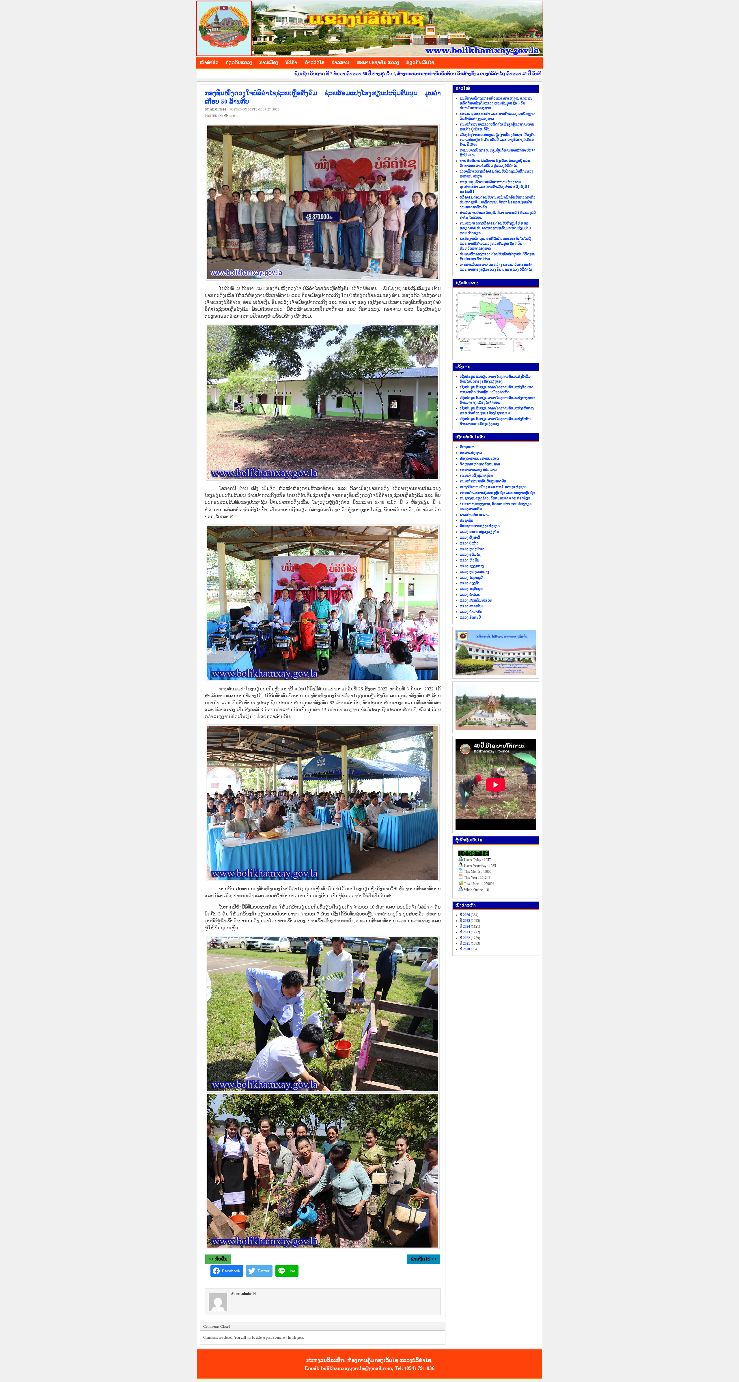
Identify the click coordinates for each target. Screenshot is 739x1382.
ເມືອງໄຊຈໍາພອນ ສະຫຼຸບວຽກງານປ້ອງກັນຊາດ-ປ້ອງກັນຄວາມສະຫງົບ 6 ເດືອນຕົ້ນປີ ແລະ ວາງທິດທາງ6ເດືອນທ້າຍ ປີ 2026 (497, 140)
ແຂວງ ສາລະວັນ (471, 606)
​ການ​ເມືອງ (268, 62)
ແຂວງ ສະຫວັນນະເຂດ (476, 600)
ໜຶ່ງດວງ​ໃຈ (231, 115)
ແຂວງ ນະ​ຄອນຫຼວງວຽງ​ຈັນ (479, 532)
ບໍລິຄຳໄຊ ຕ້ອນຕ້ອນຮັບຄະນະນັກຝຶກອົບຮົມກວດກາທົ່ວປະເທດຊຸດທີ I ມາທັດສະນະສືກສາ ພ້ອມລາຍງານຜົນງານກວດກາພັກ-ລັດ (497, 202)
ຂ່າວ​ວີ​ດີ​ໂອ (314, 62)
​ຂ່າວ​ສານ (340, 62)
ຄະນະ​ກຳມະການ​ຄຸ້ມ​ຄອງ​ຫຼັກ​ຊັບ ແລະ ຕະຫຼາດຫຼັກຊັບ (497, 493)
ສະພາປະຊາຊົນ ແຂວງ (378, 62)
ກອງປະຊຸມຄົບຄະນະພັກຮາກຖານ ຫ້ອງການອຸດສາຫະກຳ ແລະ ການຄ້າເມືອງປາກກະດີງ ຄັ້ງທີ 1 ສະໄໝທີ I (494, 187)
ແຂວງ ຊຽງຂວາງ (472, 566)
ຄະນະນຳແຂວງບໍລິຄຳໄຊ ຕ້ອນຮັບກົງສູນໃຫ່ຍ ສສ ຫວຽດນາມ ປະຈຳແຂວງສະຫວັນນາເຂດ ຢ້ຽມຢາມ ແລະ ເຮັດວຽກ (495, 228)
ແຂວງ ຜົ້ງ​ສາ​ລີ (470, 537)
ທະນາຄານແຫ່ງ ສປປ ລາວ (478, 470)
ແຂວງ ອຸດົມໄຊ (470, 555)
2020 (466, 949)
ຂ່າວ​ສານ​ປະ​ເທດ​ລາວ (475, 515)
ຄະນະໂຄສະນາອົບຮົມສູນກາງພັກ (483, 481)
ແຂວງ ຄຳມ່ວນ (470, 595)
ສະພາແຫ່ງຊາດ (471, 453)
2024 (466, 926)
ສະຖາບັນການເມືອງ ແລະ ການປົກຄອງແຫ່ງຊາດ (493, 487)
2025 (466, 921)
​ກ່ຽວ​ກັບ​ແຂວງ (238, 62)
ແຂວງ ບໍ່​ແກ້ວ (469, 543)
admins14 (218, 109)
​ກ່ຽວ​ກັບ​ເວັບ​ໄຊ (420, 62)
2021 (466, 943)
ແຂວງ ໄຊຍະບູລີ (471, 578)
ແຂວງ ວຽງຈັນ (470, 583)
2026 (466, 915)
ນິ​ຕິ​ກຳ (291, 62)
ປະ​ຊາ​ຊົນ (466, 520)
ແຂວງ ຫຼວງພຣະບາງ (474, 572)
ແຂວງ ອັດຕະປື (470, 617)
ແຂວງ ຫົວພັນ (469, 560)
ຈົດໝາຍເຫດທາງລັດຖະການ (480, 464)
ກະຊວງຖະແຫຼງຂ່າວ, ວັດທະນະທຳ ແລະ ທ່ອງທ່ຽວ (495, 498)
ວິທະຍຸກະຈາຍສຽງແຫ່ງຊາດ (480, 526)
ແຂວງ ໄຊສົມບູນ (471, 589)
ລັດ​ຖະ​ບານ (467, 447)
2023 (466, 932)
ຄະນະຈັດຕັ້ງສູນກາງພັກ (476, 475)
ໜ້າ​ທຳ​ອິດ (209, 62)
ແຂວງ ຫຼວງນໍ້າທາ (472, 549)
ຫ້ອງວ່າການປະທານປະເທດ (479, 458)
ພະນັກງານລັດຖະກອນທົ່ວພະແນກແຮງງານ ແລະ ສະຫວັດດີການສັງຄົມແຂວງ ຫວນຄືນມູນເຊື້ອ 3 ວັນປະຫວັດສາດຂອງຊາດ (496, 103)
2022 (466, 938)
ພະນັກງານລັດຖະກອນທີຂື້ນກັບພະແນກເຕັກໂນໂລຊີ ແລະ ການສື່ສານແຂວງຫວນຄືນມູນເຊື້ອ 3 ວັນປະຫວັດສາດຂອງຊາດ (495, 243)
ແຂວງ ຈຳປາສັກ (471, 612)
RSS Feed (537, 62)
